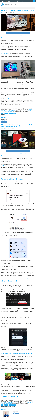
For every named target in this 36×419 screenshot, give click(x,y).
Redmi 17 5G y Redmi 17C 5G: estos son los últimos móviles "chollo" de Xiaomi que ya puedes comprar (18, 36)
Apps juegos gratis (9, 1)
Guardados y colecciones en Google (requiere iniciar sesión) (15, 278)
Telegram (2, 111)
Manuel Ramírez (3, 12)
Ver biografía (4, 121)
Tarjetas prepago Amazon (16, 1)
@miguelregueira (15, 412)
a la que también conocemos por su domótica (17, 98)
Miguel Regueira (3, 128)
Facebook (23, 110)
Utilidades (13, 406)
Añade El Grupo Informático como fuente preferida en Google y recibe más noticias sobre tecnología (18, 32)
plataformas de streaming (6, 165)
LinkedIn (20, 412)
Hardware (3, 114)
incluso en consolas (5, 53)
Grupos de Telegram (24, 1)
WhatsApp (31, 110)
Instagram (28, 110)
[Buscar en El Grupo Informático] (34, 1)
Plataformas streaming (7, 406)
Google (2, 406)
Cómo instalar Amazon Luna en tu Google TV (11, 396)
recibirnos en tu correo (8, 111)
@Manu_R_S (3, 120)
